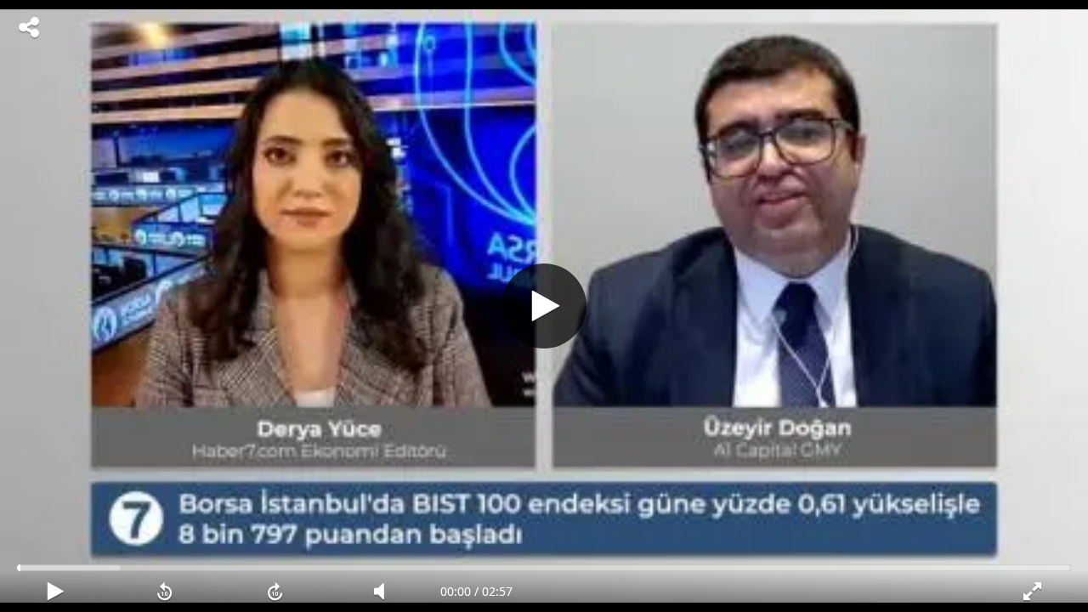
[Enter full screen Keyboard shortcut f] (1033, 591)
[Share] (28, 27)
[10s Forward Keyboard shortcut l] (275, 591)
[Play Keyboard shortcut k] (55, 591)
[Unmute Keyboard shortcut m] (384, 591)
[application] (544, 306)
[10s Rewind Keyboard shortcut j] (164, 591)
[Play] (544, 306)
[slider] (544, 567)
